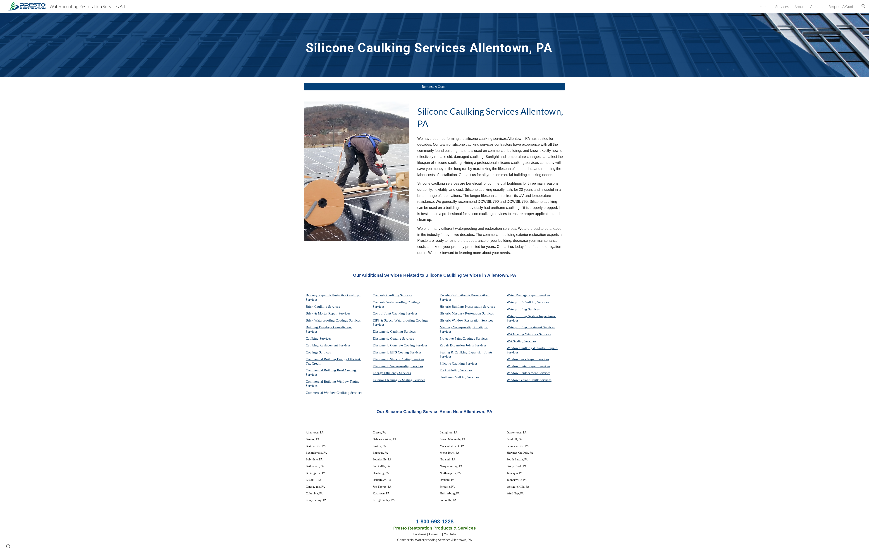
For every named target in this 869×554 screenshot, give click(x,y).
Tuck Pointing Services (456, 370)
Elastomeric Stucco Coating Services (398, 359)
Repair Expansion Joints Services (463, 345)
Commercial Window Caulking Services (334, 392)
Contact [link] (816, 6)
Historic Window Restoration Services (466, 320)
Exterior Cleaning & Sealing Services (399, 380)
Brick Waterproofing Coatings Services (333, 320)
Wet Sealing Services (521, 341)
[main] (434, 44)
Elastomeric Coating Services (393, 338)
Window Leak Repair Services (528, 359)
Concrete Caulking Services (392, 295)
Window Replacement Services (528, 373)
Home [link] (764, 6)
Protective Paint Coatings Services (464, 338)
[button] (863, 6)
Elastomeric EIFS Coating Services (397, 352)
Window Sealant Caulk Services (529, 380)
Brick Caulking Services (323, 306)
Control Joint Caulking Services (395, 313)
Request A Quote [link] (841, 6)
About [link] (799, 6)
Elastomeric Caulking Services (394, 331)
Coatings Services (318, 352)
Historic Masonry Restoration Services (467, 313)
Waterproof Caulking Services (528, 302)
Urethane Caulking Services (459, 377)
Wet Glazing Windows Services (529, 334)
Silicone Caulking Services (458, 363)
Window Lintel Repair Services (528, 366)
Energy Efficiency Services (392, 373)
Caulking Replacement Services (328, 345)
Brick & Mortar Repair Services (328, 313)
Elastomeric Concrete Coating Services (400, 345)
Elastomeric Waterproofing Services (398, 366)
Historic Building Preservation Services (467, 306)
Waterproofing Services (523, 309)
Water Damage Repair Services (528, 295)
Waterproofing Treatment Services (531, 327)
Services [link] (782, 6)
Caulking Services (318, 338)
